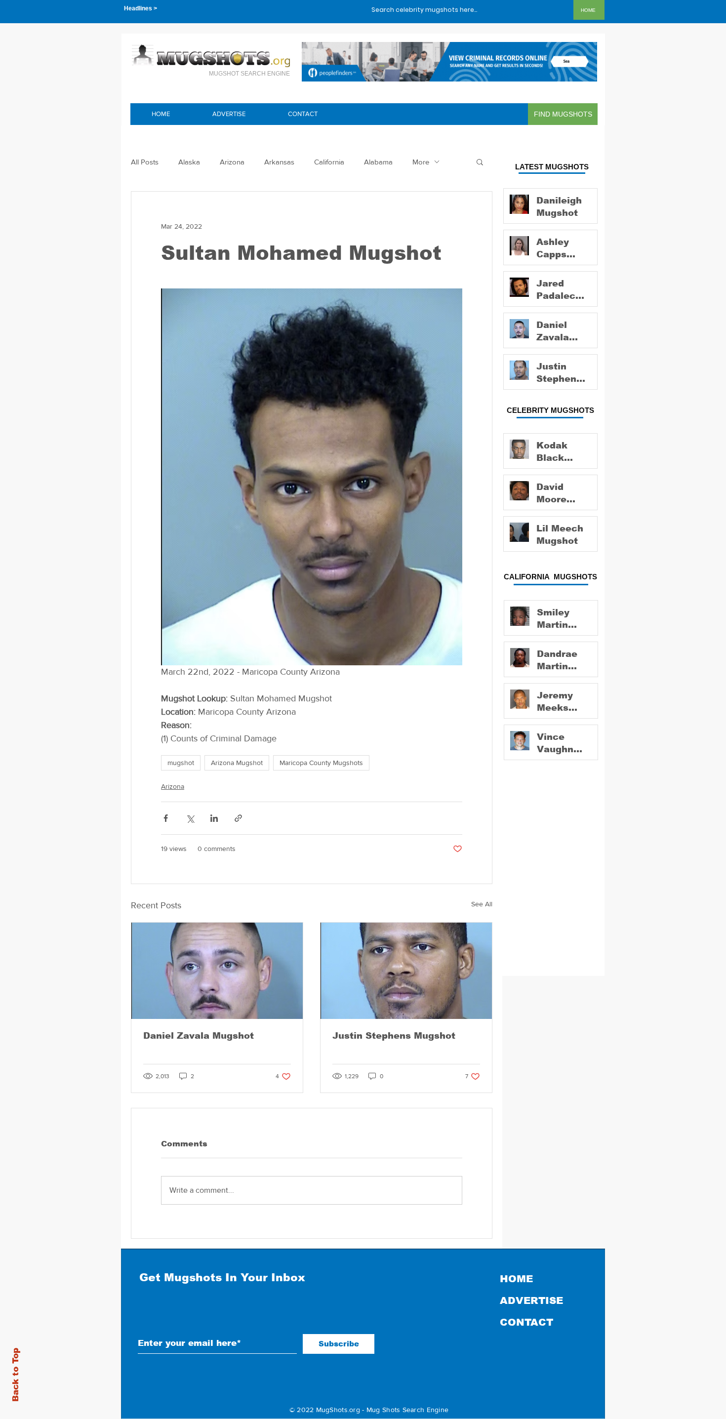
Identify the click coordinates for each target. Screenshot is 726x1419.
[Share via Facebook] (165, 818)
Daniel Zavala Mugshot (198, 1036)
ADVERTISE (531, 1300)
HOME (516, 1278)
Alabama (378, 162)
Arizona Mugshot (237, 763)
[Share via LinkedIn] (214, 818)
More (420, 162)
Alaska (189, 162)
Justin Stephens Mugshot (393, 1036)
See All (481, 904)
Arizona (232, 162)
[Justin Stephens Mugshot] (406, 971)
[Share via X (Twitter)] (190, 818)
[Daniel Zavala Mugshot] (217, 971)
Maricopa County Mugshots (321, 763)
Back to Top (15, 1375)
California (329, 162)
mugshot (180, 763)
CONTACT (526, 1322)
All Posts (145, 162)
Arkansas (279, 162)
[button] (479, 161)
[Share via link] (238, 818)
